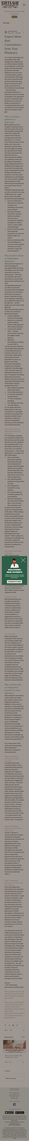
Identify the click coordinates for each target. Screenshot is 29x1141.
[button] (23, 560)
